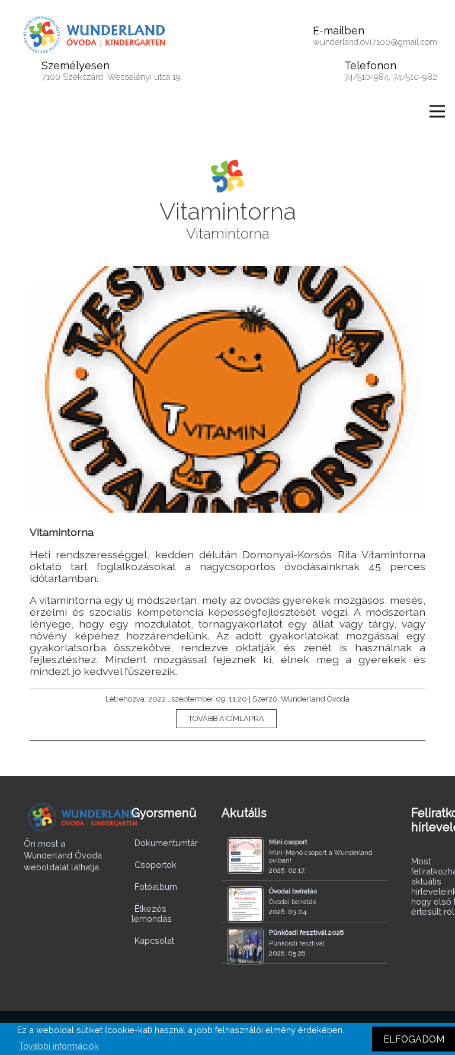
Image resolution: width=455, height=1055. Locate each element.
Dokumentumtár (166, 843)
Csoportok (155, 865)
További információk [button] (59, 1046)
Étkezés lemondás (152, 913)
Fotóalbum (155, 887)
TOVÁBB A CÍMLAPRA (226, 718)
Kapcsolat (154, 940)
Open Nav (437, 111)
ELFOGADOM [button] (413, 1039)
